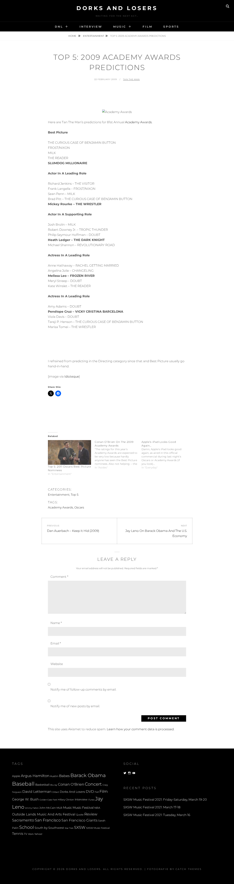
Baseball (23, 784)
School (26, 827)
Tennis (17, 834)
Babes (64, 776)
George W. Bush (25, 799)
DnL (59, 26)
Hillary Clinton (66, 799)
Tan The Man (131, 79)
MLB (59, 807)
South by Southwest (49, 828)
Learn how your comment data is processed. (140, 729)
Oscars (79, 507)
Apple (16, 776)
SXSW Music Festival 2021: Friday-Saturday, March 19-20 (165, 799)
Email (55, 643)
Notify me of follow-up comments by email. (83, 689)
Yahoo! (38, 834)
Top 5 (74, 494)
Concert (93, 784)
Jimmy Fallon (32, 808)
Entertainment (93, 35)
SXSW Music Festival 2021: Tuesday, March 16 (156, 815)
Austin (54, 776)
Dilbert (55, 792)
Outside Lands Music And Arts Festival (43, 814)
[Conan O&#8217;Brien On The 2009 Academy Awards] (118, 454)
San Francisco (48, 820)
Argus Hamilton (35, 776)
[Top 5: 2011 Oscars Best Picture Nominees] (69, 452)
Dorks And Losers (117, 8)
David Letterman (37, 791)
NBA (97, 807)
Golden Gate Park (48, 799)
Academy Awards (138, 122)
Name (56, 623)
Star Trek (69, 828)
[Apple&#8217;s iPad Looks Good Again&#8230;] (164, 454)
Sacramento (23, 820)
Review (90, 814)
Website (56, 664)
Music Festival (83, 807)
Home (72, 35)
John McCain (47, 807)
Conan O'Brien (71, 784)
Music (119, 26)
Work (31, 834)
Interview (91, 26)
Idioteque (71, 376)
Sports (171, 26)
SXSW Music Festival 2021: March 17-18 (151, 807)
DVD (90, 791)
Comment (59, 576)
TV (25, 834)
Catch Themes (189, 869)
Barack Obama (88, 775)
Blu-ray (53, 785)
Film (147, 26)
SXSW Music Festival (98, 828)
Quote (80, 814)
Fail (97, 792)
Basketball (42, 784)
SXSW (79, 827)
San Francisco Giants (79, 820)
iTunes (91, 800)
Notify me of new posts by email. (75, 706)
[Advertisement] (117, 94)
